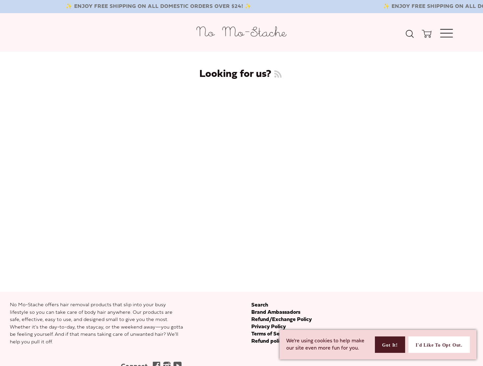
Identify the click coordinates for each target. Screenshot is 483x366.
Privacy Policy (268, 327)
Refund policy (268, 341)
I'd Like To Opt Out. (439, 345)
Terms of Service (271, 334)
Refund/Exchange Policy (281, 319)
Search (259, 305)
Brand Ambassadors (275, 312)
